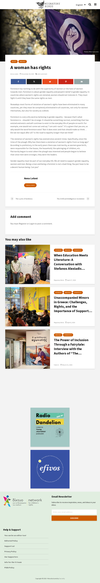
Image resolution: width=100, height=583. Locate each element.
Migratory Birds (59, 280)
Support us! (9, 546)
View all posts (30, 185)
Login (31, 223)
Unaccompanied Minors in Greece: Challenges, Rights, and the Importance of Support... (73, 304)
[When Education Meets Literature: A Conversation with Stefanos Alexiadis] (27, 264)
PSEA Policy (9, 567)
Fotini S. (56, 365)
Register (23, 223)
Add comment (42, 74)
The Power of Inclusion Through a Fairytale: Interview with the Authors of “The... (71, 346)
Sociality (62, 578)
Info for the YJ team (13, 562)
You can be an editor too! (15, 535)
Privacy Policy (10, 551)
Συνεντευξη (77, 250)
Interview (58, 250)
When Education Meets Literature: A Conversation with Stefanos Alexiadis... (71, 262)
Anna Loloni (14, 74)
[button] (81, 5)
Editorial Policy (11, 541)
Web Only (22, 61)
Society (14, 61)
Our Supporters (11, 557)
